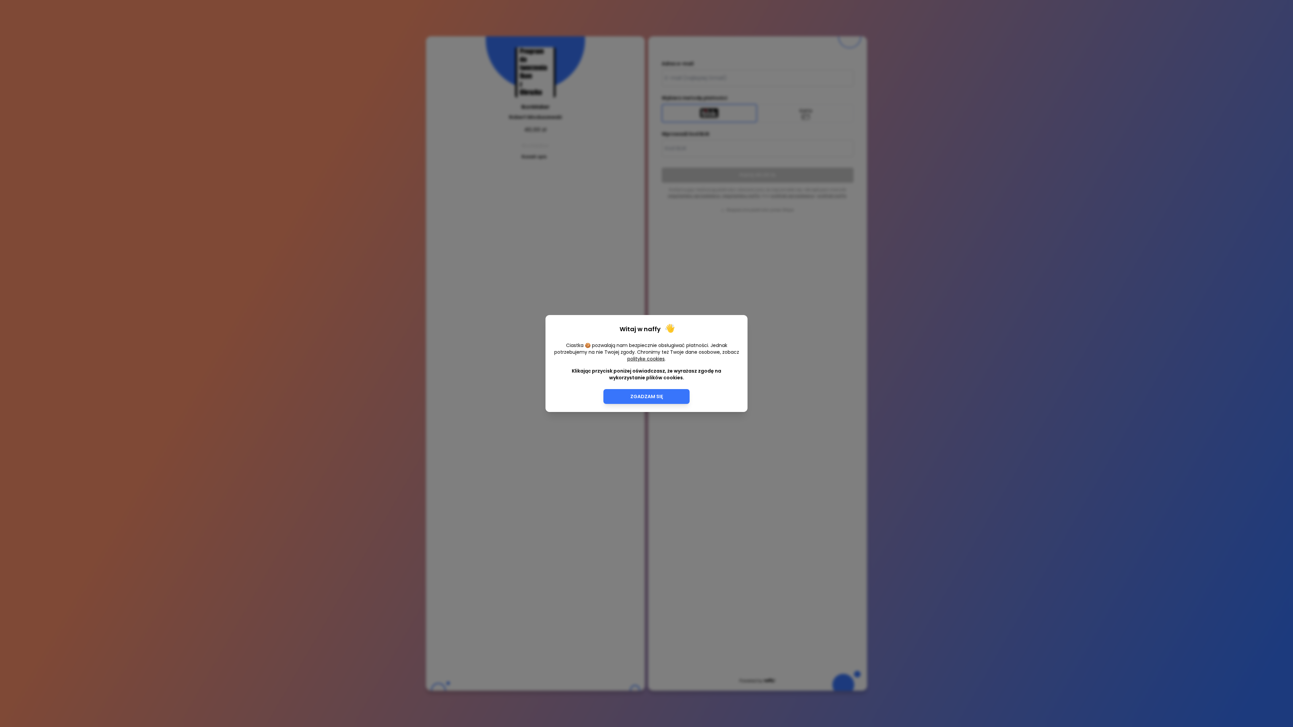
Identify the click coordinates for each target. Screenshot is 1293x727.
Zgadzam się (646, 396)
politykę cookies (646, 358)
